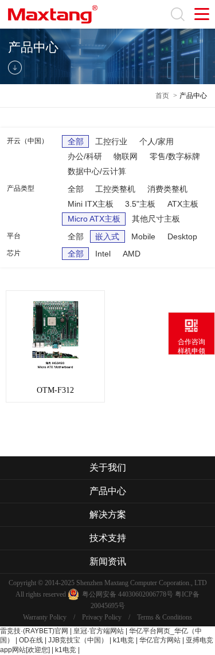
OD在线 (31, 640)
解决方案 (107, 514)
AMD (131, 253)
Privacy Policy (102, 617)
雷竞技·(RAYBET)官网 (34, 631)
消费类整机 (167, 189)
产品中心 (193, 96)
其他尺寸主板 (156, 218)
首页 (162, 96)
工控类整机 (115, 189)
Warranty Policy (45, 617)
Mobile (143, 236)
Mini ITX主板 (91, 203)
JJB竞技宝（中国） (78, 640)
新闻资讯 (107, 561)
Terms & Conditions (164, 617)
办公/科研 (85, 156)
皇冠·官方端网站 (98, 631)
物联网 (126, 156)
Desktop (182, 236)
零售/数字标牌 (175, 156)
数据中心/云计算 (97, 171)
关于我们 (107, 467)
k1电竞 (123, 640)
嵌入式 (107, 236)
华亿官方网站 (160, 640)
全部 (76, 141)
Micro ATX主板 (94, 218)
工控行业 (111, 141)
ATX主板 (182, 203)
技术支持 (107, 538)
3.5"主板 (140, 203)
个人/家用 (156, 141)
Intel (103, 253)
